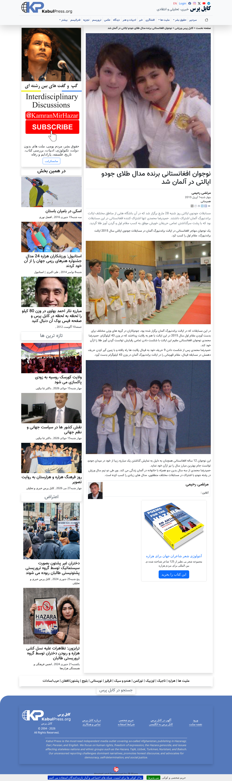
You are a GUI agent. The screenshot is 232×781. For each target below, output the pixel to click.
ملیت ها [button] (164, 20)
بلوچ (85, 681)
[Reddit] (195, 206)
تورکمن (138, 681)
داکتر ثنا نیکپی (43, 388)
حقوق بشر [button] (180, 20)
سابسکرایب (51, 161)
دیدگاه (116, 20)
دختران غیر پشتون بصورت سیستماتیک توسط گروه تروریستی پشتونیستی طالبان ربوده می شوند (52, 568)
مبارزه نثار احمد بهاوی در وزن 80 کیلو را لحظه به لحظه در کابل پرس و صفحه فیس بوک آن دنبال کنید (52, 316)
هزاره (171, 681)
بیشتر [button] (64, 20)
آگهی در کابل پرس (161, 720)
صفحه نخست (203, 28)
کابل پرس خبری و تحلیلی (40, 488)
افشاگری (150, 20)
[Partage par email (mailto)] (209, 206)
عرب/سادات (51, 681)
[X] (192, 206)
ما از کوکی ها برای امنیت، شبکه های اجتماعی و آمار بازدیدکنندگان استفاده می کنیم (95, 777)
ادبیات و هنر (129, 20)
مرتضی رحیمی (201, 193)
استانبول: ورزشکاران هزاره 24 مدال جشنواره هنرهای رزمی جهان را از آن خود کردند (53, 261)
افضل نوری (45, 217)
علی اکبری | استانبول (46, 272)
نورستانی (96, 681)
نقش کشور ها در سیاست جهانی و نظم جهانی (54, 430)
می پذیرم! (153, 777)
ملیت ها (183, 681)
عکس (107, 20)
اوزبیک (150, 681)
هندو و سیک (122, 681)
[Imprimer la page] (199, 206)
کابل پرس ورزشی (184, 28)
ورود (195, 720)
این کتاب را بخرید (174, 574)
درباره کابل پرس (91, 720)
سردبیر (193, 20)
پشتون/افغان (70, 681)
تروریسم (96, 20)
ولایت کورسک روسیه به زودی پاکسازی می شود (58, 379)
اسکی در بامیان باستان (64, 211)
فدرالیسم (75, 20)
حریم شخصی (126, 720)
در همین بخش (51, 171)
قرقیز (108, 681)
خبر (141, 20)
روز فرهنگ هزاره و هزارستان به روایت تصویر (52, 479)
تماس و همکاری (92, 724)
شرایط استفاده (126, 724)
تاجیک (161, 681)
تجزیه (86, 20)
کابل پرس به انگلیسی (161, 724)
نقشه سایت (195, 724)
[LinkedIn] (202, 206)
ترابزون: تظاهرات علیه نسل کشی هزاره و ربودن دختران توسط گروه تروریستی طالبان (53, 653)
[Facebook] (205, 206)
